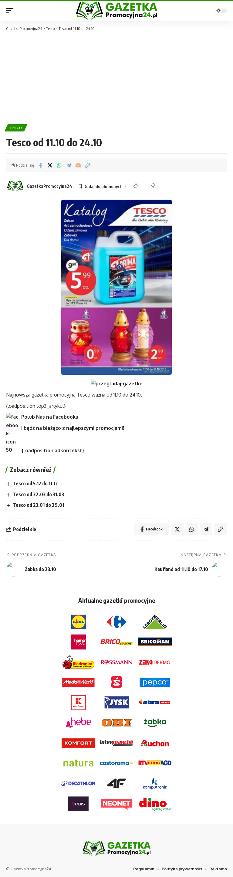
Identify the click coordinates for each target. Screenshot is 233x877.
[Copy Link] (87, 165)
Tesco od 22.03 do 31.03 (38, 494)
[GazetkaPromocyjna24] (116, 11)
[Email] (78, 165)
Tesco (16, 128)
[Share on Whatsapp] (59, 165)
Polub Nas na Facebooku (49, 417)
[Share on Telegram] (68, 165)
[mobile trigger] (11, 10)
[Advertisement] (116, 77)
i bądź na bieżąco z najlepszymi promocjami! (72, 428)
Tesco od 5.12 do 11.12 (35, 483)
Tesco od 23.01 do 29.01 (38, 505)
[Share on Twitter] (50, 165)
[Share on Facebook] (40, 165)
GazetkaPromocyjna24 (49, 186)
